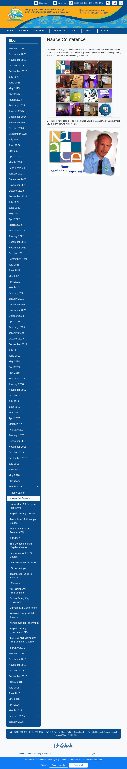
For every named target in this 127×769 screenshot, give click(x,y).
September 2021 (18, 259)
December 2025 (17, 54)
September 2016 (18, 458)
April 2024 (14, 156)
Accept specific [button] (58, 765)
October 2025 (16, 65)
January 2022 (16, 236)
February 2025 (17, 105)
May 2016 (14, 475)
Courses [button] (58, 31)
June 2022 (14, 207)
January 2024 (16, 173)
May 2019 (14, 361)
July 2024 (14, 139)
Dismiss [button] (44, 765)
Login (92, 754)
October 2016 (16, 452)
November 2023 (17, 185)
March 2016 (15, 486)
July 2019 (14, 350)
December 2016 (17, 441)
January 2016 (16, 653)
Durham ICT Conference (23, 607)
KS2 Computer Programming (18, 591)
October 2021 (16, 253)
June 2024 (14, 145)
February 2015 (17, 716)
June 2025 (14, 82)
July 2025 (14, 77)
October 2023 (16, 190)
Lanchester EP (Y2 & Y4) (23, 562)
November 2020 (17, 310)
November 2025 (17, 59)
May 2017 (14, 412)
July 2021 (14, 264)
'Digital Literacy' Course (22, 513)
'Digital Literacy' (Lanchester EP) (19, 630)
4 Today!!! (15, 538)
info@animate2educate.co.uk (104, 732)
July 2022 (14, 202)
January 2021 (16, 298)
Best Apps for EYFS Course (21, 555)
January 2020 (16, 333)
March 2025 (15, 99)
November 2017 (17, 389)
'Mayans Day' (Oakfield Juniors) (22, 615)
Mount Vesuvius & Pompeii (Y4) (20, 530)
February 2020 (17, 327)
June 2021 (14, 270)
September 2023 (18, 196)
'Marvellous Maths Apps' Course (23, 521)
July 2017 (14, 401)
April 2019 (14, 367)
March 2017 (15, 424)
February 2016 (17, 647)
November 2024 (17, 122)
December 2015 (17, 659)
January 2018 (16, 384)
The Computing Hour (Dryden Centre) (21, 545)
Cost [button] (74, 31)
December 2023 (17, 179)
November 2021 (17, 247)
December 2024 (17, 116)
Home (10, 31)
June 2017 (14, 407)
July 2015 (14, 687)
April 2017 (14, 418)
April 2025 (14, 94)
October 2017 (16, 395)
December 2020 (17, 304)
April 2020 (14, 321)
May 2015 (14, 699)
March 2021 (15, 287)
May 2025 (14, 88)
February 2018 (17, 378)
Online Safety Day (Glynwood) (20, 600)
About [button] (23, 31)
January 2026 (16, 48)
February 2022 (17, 230)
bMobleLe (15, 583)
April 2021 (14, 281)
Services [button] (39, 31)
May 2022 (14, 213)
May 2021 (14, 276)
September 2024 (18, 133)
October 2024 (16, 128)
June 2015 (14, 693)
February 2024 (17, 168)
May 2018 (14, 372)
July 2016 (14, 463)
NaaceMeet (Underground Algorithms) (24, 506)
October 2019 (16, 338)
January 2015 (16, 721)
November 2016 (17, 446)
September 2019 (18, 344)
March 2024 (15, 162)
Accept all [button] (78, 765)
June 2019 (14, 355)
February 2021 (17, 293)
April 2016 (14, 480)
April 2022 (14, 219)
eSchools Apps (18, 568)
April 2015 (14, 704)
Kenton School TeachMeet (24, 622)
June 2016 (14, 469)
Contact (89, 31)
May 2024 (14, 151)
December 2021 (17, 242)
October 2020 (16, 316)
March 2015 (15, 710)
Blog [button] (104, 31)
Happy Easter (17, 492)
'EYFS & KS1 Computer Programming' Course (23, 640)
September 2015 (18, 676)
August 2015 (16, 682)
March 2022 (15, 224)
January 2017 (16, 435)
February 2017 (17, 429)
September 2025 (18, 71)
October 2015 (16, 670)
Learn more (97, 760)
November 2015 (17, 665)
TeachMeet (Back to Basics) (21, 575)
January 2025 (16, 111)
